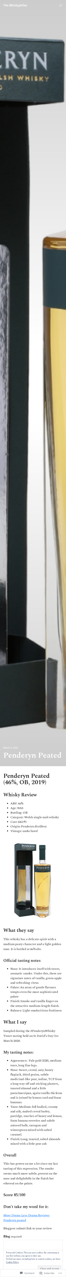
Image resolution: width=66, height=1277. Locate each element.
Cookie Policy (12, 1262)
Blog (12, 1236)
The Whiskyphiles (15, 5)
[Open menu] (60, 5)
